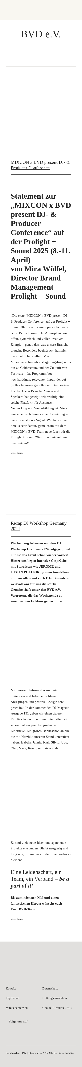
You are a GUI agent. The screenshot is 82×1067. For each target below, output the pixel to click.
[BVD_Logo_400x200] (20, 955)
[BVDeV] (12, 5)
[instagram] (18, 1031)
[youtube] (28, 1031)
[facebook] (9, 1031)
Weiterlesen (17, 452)
